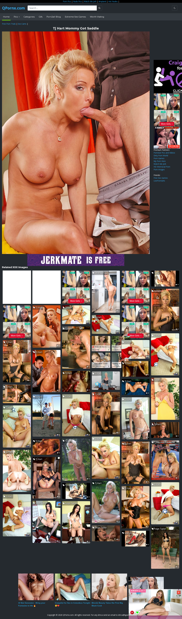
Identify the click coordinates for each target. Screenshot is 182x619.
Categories (29, 16)
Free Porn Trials (9, 24)
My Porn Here (160, 161)
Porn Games (159, 158)
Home (6, 16)
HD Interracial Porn (162, 166)
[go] (99, 8)
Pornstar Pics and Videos (164, 152)
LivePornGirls (159, 180)
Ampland (102, 1)
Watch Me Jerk (90, 1)
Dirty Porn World (161, 155)
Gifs (40, 16)
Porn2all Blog (53, 16)
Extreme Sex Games (75, 16)
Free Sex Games (161, 178)
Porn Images (159, 169)
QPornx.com (13, 8)
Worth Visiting (97, 16)
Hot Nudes (113, 1)
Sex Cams (22, 24)
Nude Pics (77, 1)
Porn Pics (67, 1)
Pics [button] (16, 16)
